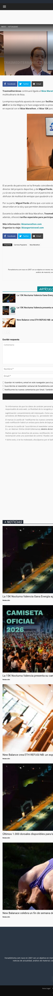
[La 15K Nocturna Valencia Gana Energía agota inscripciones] (9, 298)
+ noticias (13, 522)
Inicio (3, 27)
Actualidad (13, 27)
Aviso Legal (46, 988)
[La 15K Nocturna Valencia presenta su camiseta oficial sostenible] (9, 310)
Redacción (6, 600)
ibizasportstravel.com (32, 227)
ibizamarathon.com (31, 224)
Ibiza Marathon (35, 245)
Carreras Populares (20, 245)
